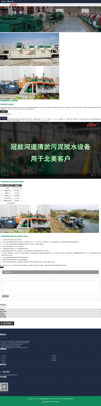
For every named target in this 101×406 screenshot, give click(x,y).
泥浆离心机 (64, 119)
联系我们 (3, 1)
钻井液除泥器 (55, 119)
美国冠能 (54, 360)
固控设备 (54, 355)
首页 (51, 14)
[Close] (2, 267)
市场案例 (54, 358)
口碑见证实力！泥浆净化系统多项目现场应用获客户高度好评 (15, 342)
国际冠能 (3, 360)
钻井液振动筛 (43, 119)
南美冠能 (3, 362)
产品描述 (3, 118)
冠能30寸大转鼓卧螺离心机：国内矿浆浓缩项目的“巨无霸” (14, 347)
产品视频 (3, 358)
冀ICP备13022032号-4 (68, 398)
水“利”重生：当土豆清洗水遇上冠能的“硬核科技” (12, 344)
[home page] (11, 7)
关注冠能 (11, 1)
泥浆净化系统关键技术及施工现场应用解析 (10, 346)
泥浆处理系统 (8, 114)
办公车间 (3, 355)
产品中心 (51, 17)
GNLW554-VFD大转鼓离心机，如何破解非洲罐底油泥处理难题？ (16, 341)
